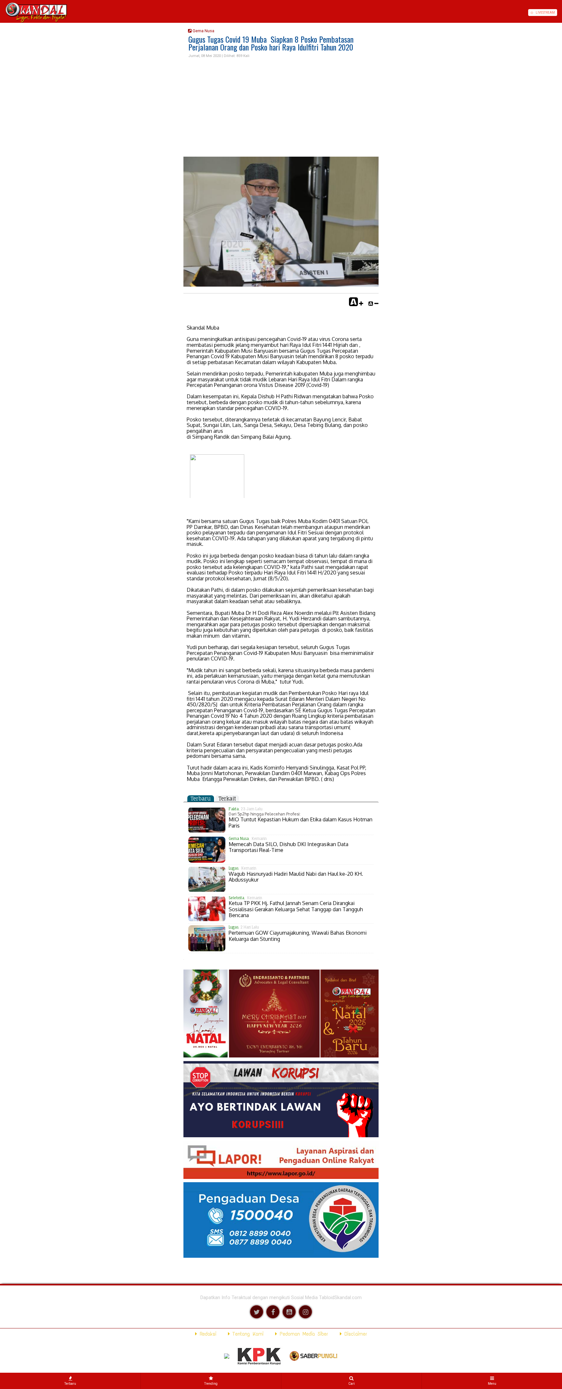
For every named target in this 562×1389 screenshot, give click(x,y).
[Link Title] (2, 12)
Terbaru (201, 798)
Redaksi (206, 1334)
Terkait (227, 798)
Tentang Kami (246, 1334)
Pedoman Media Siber (302, 1334)
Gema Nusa (203, 30)
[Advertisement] (281, 107)
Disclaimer (354, 1334)
